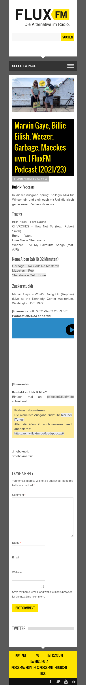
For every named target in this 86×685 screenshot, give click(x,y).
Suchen (67, 37)
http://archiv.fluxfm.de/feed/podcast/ (39, 433)
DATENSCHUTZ (39, 661)
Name (16, 542)
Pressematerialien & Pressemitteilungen (39, 667)
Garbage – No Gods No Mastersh (35, 266)
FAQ (37, 655)
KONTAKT (20, 655)
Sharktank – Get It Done (29, 275)
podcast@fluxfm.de (60, 396)
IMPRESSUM (55, 655)
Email (16, 557)
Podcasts (28, 187)
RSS (43, 673)
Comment (19, 494)
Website (17, 572)
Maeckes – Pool (23, 270)
